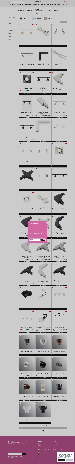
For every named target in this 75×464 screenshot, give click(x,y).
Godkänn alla (62, 459)
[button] (46, 222)
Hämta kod (43, 239)
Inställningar (69, 459)
